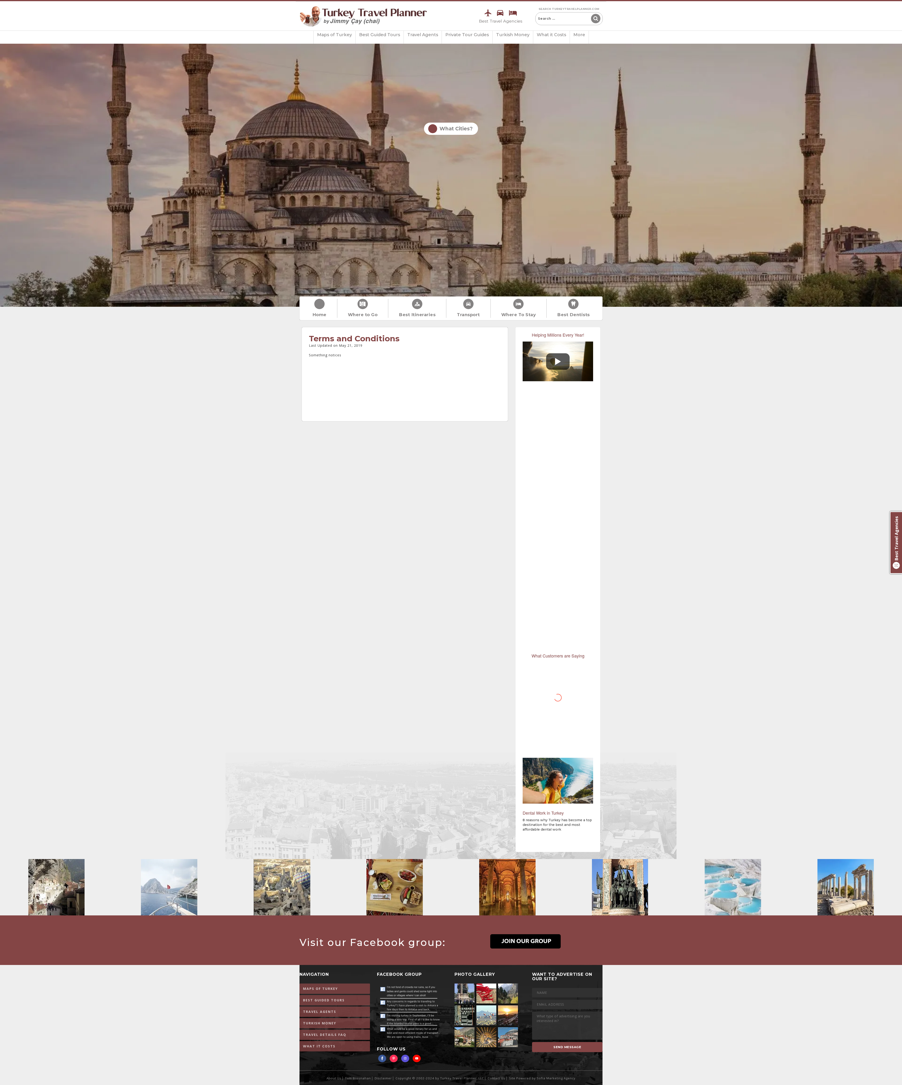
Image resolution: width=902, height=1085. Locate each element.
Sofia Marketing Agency (556, 1078)
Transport (468, 314)
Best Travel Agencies (500, 21)
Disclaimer (383, 1078)
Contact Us (496, 1078)
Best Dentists (573, 314)
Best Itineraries (417, 314)
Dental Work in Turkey (543, 813)
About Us (334, 1078)
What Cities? (455, 129)
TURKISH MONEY (319, 1023)
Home (319, 314)
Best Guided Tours (379, 34)
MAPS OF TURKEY (320, 988)
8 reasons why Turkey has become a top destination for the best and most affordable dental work (557, 825)
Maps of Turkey (334, 34)
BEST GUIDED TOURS (324, 1000)
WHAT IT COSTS (319, 1046)
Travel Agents (422, 34)
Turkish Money (512, 34)
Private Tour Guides (467, 34)
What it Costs (551, 34)
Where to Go (363, 314)
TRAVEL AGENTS (319, 1011)
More (579, 34)
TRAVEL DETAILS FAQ (324, 1034)
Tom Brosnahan (358, 1078)
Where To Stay (518, 314)
